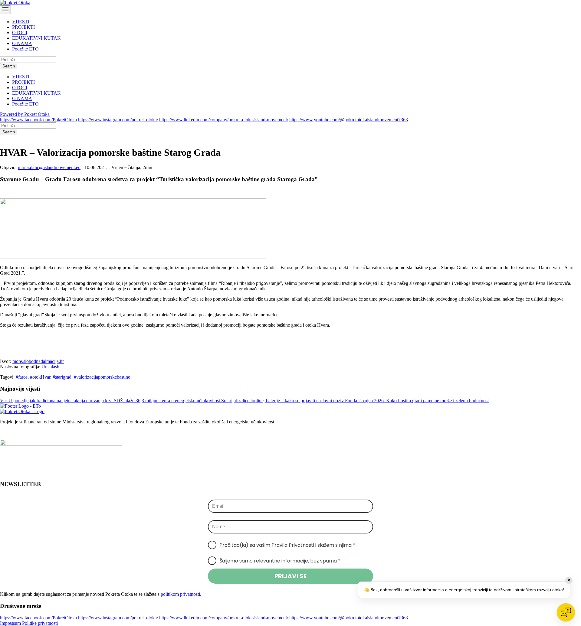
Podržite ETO (25, 48)
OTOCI (19, 32)
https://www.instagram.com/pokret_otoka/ (118, 119)
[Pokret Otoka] (15, 2)
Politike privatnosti (40, 623)
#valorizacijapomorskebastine (102, 377)
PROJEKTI (23, 27)
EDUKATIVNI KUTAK (36, 38)
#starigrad (62, 377)
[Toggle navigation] (5, 9)
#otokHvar (40, 377)
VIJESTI (20, 21)
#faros (22, 377)
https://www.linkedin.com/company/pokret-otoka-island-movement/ (223, 119)
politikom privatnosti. (181, 594)
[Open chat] (566, 612)
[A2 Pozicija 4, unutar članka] (133, 257)
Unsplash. (51, 366)
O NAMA (22, 43)
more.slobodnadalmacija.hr (38, 361)
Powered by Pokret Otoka (25, 114)
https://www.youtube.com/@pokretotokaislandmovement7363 (348, 119)
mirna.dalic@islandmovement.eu (49, 167)
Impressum (10, 623)
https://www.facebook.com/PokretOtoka (38, 119)
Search (8, 66)
